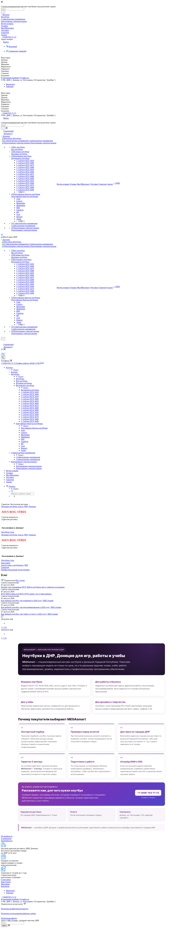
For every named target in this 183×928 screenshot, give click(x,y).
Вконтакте (10, 84)
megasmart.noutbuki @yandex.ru (16, 78)
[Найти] (3, 12)
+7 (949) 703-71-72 (148, 792)
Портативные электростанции (29, 466)
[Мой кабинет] (2, 342)
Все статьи (20, 580)
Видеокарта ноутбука (30, 390)
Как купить (6, 882)
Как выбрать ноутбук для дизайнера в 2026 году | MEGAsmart (27, 601)
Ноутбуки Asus (7, 532)
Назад (15, 370)
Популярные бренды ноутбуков (34, 428)
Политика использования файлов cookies (18, 913)
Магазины (5, 884)
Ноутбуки (20, 379)
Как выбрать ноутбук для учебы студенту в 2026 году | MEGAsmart (29, 614)
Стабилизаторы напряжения (28, 457)
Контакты (5, 886)
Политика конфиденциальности (14, 909)
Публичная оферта (9, 918)
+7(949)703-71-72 (9, 37)
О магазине (6, 880)
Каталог (14, 372)
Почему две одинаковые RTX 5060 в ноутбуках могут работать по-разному (33, 587)
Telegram (9, 86)
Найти (4, 926)
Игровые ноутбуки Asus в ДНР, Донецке (18, 506)
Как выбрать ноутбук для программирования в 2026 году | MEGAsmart (31, 607)
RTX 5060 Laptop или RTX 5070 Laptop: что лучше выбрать (26, 594)
